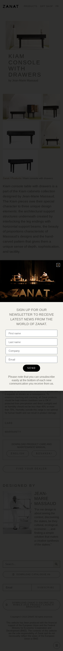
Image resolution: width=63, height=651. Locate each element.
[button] (58, 265)
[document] (31, 325)
